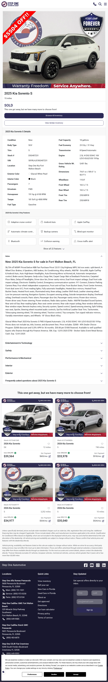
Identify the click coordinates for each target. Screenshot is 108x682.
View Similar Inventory (54, 123)
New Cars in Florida (46, 589)
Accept (75, 674)
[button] (94, 4)
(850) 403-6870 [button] (12, 637)
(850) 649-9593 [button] (12, 653)
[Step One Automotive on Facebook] (85, 564)
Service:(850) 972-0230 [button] (16, 593)
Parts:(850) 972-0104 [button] (15, 597)
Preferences (32, 674)
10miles (100, 512)
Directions (42, 605)
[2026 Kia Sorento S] (80, 417)
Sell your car (43, 585)
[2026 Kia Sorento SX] (27, 417)
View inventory (44, 581)
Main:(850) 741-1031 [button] (15, 590)
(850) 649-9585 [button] (12, 619)
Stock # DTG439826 (64, 440)
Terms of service (45, 618)
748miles (100, 447)
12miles (47, 447)
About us (42, 597)
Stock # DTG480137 (64, 505)
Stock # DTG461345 (11, 440)
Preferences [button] (58, 668)
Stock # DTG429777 (11, 505)
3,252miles (46, 512)
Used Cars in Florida (47, 593)
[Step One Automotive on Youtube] (91, 564)
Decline (54, 674)
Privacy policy (44, 613)
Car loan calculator (46, 609)
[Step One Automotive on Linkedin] (103, 564)
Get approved (43, 601)
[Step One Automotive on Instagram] (97, 564)
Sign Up (90, 610)
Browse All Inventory (54, 115)
